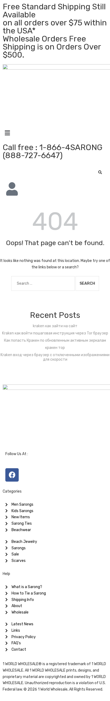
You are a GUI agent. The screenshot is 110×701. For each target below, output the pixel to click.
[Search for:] (43, 283)
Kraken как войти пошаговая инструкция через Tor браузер (55, 333)
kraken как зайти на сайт (55, 326)
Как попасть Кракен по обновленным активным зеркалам (55, 340)
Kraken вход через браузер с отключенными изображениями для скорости (55, 357)
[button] (55, 133)
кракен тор (55, 347)
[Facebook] (12, 475)
